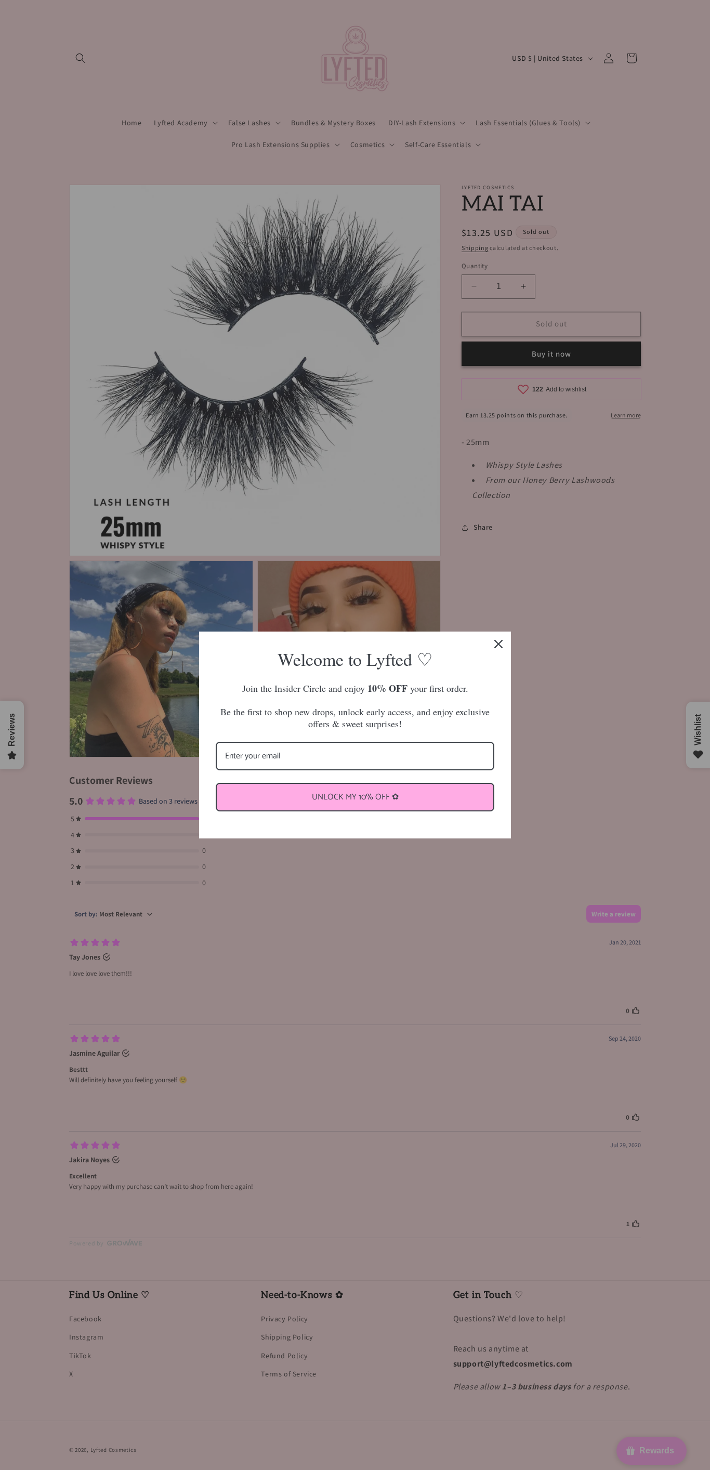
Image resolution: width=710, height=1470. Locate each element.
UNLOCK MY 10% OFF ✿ (355, 797)
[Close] (498, 644)
